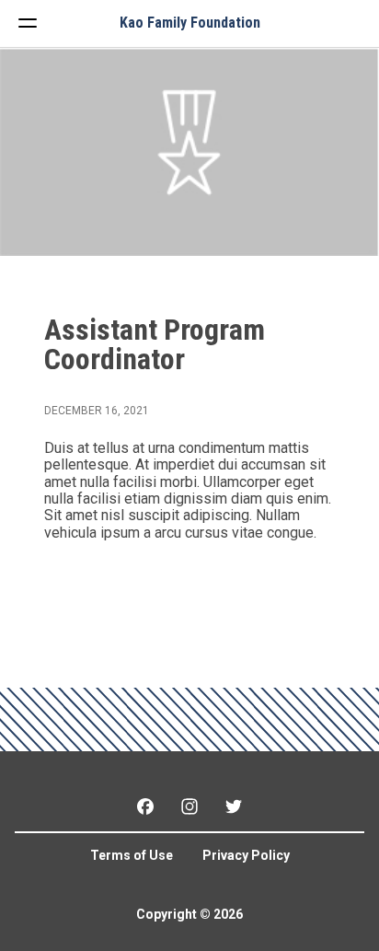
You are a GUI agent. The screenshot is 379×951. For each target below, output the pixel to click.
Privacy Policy (246, 855)
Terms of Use (131, 855)
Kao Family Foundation (190, 23)
